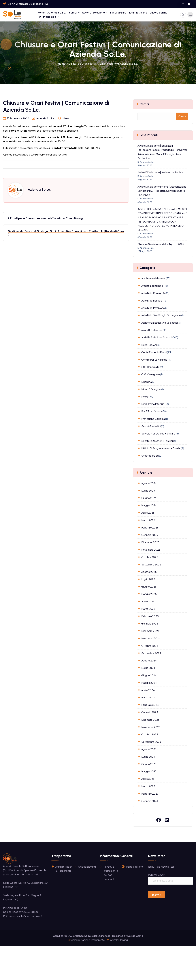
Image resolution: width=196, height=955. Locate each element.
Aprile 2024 (148, 690)
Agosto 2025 (149, 571)
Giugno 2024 (149, 675)
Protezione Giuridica (153, 418)
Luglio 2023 (148, 756)
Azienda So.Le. (56, 12)
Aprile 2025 (148, 601)
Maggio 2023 (149, 771)
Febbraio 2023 (149, 793)
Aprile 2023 (148, 778)
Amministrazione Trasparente (63, 868)
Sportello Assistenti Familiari (157, 440)
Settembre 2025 (151, 564)
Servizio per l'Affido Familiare (158, 433)
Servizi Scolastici (151, 426)
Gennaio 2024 (149, 712)
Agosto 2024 (149, 660)
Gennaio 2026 (149, 534)
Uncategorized (150, 455)
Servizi (73, 12)
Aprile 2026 (148, 512)
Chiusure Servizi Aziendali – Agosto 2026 (161, 244)
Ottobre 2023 (149, 734)
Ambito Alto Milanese (153, 278)
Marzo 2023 (148, 786)
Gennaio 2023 (149, 801)
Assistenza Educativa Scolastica (160, 322)
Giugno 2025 (149, 586)
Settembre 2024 (151, 653)
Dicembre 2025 (150, 542)
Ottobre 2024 (149, 645)
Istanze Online (138, 12)
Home (41, 12)
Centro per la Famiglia (154, 359)
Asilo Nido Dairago (151, 300)
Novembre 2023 (150, 727)
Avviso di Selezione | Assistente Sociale (160, 172)
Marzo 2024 (148, 697)
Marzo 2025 (148, 608)
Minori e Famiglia (150, 389)
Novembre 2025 (150, 549)
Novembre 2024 (150, 638)
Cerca (182, 116)
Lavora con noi (159, 12)
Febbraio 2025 (150, 616)
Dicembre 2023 (150, 719)
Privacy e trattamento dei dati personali (111, 873)
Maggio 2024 (149, 682)
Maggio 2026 (149, 505)
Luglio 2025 (148, 579)
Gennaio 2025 (149, 623)
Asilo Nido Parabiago (153, 307)
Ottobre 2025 (149, 557)
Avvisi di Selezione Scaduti (156, 337)
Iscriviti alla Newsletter (161, 866)
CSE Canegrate (150, 367)
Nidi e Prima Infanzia (152, 403)
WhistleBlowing (87, 866)
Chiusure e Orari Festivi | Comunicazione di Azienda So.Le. (103, 63)
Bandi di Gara (118, 12)
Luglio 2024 (148, 667)
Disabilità (146, 381)
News (66, 118)
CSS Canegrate (150, 374)
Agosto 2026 (149, 483)
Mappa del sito (134, 866)
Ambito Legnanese (152, 285)
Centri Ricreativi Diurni (154, 352)
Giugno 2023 (148, 764)
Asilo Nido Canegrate (153, 293)
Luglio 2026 (148, 490)
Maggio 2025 (149, 594)
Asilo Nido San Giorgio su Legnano (161, 315)
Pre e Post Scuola (151, 411)
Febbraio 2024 (150, 704)
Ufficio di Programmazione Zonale (160, 448)
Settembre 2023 (151, 741)
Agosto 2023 (149, 749)
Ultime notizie (47, 16)
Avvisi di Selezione (93, 12)
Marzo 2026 (148, 520)
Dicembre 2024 (150, 630)
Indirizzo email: (156, 874)
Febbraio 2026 (149, 527)
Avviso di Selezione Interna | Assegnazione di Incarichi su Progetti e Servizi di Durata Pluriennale (162, 190)
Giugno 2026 (148, 498)
